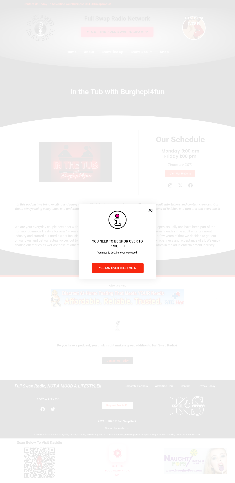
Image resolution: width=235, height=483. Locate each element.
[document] (117, 241)
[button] (150, 210)
